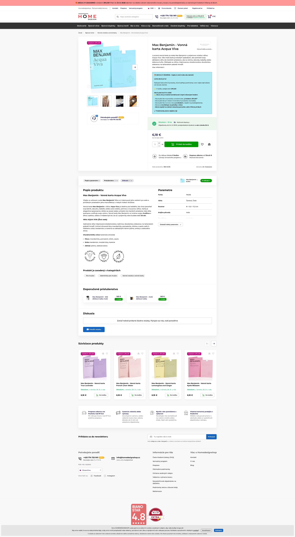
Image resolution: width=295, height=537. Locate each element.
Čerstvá (189, 200)
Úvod (80, 33)
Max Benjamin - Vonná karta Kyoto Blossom (199, 384)
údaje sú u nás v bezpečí (159, 441)
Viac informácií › (158, 67)
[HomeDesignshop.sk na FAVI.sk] (155, 514)
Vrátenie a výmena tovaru (162, 477)
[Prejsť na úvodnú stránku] (87, 17)
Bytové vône (89, 33)
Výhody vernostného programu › (170, 157)
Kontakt (115, 8)
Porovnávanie (166, 8)
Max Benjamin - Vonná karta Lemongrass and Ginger (164, 384)
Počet (155, 144)
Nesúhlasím (206, 530)
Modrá (188, 195)
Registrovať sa (197, 8)
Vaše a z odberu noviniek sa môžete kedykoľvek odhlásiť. (174, 441)
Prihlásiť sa (210, 8)
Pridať (119, 299)
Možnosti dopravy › (183, 122)
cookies (195, 530)
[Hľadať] (117, 16)
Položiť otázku (95, 329)
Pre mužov (90, 276)
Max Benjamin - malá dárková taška (144, 298)
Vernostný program (136, 8)
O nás (192, 461)
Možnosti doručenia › (196, 157)
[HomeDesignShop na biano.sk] (139, 514)
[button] (135, 67)
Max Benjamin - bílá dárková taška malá (100, 298)
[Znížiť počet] (159, 145)
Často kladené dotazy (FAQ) (163, 457)
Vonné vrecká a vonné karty (107, 33)
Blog (192, 465)
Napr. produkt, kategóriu (129, 17)
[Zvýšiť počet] (159, 143)
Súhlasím (218, 530)
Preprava (123, 8)
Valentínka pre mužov (108, 276)
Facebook (97, 476)
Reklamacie (157, 491)
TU (176, 111)
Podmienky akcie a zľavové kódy (165, 487)
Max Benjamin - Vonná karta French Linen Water (128, 384)
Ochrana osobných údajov (163, 473)
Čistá (194, 200)
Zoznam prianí (183, 8)
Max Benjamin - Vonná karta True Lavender (93, 384)
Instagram (111, 476)
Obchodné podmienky (161, 469)
